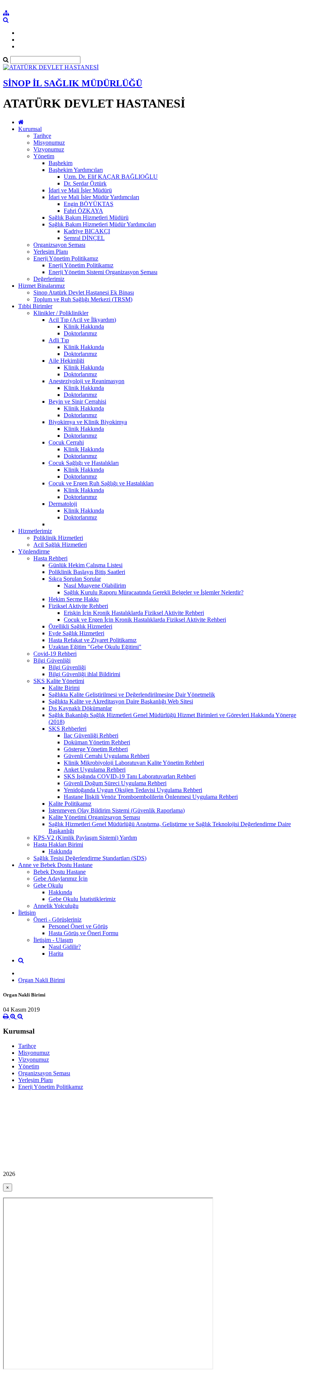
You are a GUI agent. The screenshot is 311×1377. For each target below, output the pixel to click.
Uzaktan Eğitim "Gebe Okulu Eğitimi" (95, 647)
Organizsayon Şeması (59, 245)
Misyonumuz (49, 142)
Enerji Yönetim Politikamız (65, 258)
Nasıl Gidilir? (65, 946)
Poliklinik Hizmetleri (58, 538)
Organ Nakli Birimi (41, 980)
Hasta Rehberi (50, 558)
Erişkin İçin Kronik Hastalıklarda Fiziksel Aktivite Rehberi (134, 613)
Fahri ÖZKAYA (83, 210)
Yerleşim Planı (50, 251)
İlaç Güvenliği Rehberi (91, 735)
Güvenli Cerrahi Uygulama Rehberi (106, 756)
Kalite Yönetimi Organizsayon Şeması (94, 817)
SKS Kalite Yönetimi (58, 681)
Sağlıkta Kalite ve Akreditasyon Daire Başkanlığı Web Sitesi (121, 701)
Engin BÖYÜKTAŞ (88, 204)
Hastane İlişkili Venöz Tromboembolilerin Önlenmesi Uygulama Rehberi (151, 797)
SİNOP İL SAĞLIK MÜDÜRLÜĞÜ (72, 83)
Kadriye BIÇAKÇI (87, 231)
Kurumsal (30, 129)
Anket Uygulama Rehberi (95, 769)
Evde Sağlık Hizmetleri (76, 633)
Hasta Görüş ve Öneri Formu (83, 933)
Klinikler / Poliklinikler (60, 313)
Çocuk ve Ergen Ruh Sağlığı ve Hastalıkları (101, 483)
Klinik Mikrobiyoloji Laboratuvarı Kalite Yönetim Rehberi (134, 762)
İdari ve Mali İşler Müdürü (80, 190)
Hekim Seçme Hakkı (74, 599)
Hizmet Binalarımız (41, 285)
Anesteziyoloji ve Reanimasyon (86, 381)
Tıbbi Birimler (35, 306)
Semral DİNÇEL (84, 238)
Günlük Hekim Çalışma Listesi (86, 565)
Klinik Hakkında (84, 326)
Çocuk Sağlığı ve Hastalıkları (84, 463)
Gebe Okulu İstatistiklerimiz (82, 899)
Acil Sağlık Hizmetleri (60, 544)
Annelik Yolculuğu (56, 906)
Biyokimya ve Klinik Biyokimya (88, 422)
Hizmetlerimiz (35, 531)
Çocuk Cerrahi (66, 442)
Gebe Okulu (48, 885)
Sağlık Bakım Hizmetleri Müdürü (89, 217)
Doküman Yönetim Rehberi (97, 742)
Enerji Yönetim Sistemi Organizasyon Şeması (103, 272)
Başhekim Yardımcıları (76, 170)
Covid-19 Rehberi (55, 653)
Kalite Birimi (64, 688)
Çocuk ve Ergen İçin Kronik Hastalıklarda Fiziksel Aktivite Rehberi (145, 619)
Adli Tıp (59, 340)
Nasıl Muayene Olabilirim (95, 585)
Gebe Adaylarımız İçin (60, 878)
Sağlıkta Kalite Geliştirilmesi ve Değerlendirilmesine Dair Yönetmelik (132, 694)
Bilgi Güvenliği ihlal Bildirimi (84, 674)
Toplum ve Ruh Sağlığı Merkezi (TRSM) (82, 299)
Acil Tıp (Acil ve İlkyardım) (82, 320)
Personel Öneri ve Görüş (78, 926)
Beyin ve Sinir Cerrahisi (77, 401)
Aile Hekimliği (66, 360)
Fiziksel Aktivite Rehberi (78, 606)
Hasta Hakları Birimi (58, 844)
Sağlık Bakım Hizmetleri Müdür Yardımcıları (102, 224)
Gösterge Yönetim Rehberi (96, 749)
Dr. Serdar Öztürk (85, 183)
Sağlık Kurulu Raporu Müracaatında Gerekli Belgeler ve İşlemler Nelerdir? (153, 592)
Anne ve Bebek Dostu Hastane (55, 865)
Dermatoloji (63, 504)
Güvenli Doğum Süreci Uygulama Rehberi (115, 783)
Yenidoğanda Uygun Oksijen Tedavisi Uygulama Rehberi (133, 790)
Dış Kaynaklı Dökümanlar (80, 708)
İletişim (27, 912)
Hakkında (60, 851)
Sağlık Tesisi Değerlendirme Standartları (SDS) (89, 858)
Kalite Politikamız (70, 803)
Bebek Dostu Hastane (59, 872)
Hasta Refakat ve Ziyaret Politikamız (93, 640)
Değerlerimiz (48, 279)
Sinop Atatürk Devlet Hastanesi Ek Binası (83, 292)
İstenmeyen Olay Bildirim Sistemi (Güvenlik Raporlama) (117, 810)
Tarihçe (42, 136)
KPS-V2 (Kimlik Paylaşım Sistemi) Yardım (85, 837)
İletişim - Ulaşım (53, 940)
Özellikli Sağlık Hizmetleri (80, 626)
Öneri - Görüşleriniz (57, 919)
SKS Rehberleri (67, 728)
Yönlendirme (34, 551)
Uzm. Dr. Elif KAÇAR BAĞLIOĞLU (111, 176)
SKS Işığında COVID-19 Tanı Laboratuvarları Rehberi (130, 776)
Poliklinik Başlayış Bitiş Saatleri (87, 572)
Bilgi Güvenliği (52, 660)
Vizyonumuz (48, 149)
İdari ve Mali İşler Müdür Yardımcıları (94, 197)
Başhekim (60, 163)
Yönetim (43, 156)
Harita (56, 953)
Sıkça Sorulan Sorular (75, 578)
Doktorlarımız (80, 333)
